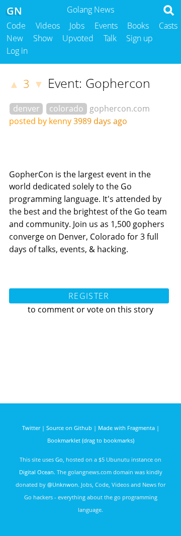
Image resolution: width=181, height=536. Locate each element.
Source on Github (69, 428)
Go (59, 459)
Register (88, 295)
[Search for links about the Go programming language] (170, 13)
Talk (110, 38)
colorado (66, 108)
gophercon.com (119, 108)
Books (138, 25)
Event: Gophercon (99, 82)
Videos (48, 25)
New (15, 38)
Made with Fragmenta (126, 428)
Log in (17, 50)
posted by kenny (40, 121)
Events (106, 25)
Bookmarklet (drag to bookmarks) (90, 440)
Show (43, 38)
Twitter (31, 428)
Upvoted (78, 38)
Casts (168, 25)
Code (16, 25)
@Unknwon (62, 484)
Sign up (139, 38)
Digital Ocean (36, 472)
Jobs (76, 25)
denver (26, 108)
